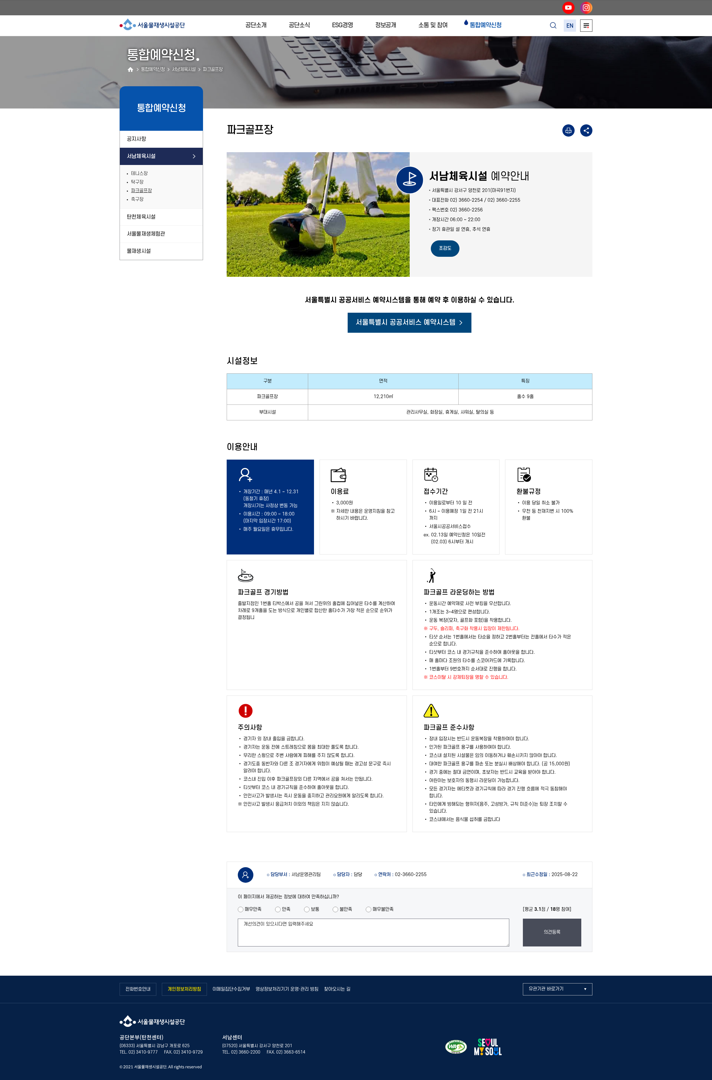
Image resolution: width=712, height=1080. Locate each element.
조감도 (445, 248)
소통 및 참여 (433, 25)
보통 (315, 909)
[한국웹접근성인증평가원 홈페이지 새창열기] (456, 1048)
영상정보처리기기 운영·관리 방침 (287, 989)
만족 (286, 909)
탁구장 (137, 182)
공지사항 (136, 139)
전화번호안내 (137, 989)
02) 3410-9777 (143, 1052)
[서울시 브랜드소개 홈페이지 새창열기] (487, 1048)
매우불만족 (383, 909)
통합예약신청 (485, 25)
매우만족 (253, 909)
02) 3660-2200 (245, 1052)
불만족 (346, 909)
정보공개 (385, 25)
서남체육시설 (141, 156)
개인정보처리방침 (184, 989)
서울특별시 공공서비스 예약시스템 (406, 322)
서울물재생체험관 (146, 234)
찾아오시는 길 (337, 989)
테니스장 (139, 173)
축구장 (137, 199)
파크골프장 (141, 190)
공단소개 (255, 25)
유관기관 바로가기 (546, 989)
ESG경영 (342, 25)
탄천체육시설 (141, 217)
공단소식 (299, 25)
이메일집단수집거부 (231, 989)
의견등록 (552, 932)
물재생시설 (139, 251)
